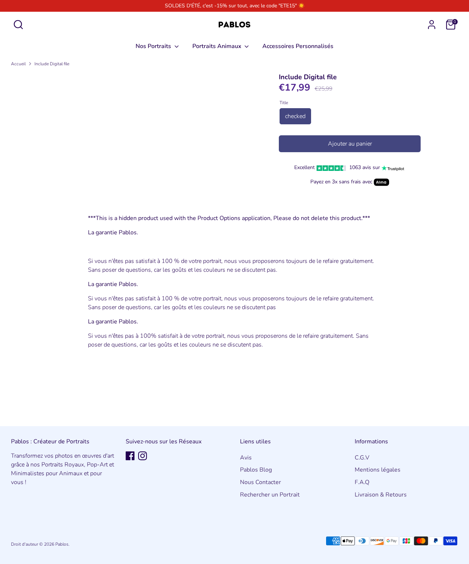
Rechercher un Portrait (270, 495)
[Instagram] (142, 455)
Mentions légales (377, 470)
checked (295, 116)
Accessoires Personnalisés (297, 46)
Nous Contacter (260, 482)
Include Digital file (51, 64)
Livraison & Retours (381, 495)
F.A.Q (362, 482)
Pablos (62, 544)
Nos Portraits (154, 46)
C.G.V (362, 458)
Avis (246, 458)
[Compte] (431, 24)
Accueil (18, 64)
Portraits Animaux (217, 46)
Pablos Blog (256, 470)
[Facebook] (130, 455)
